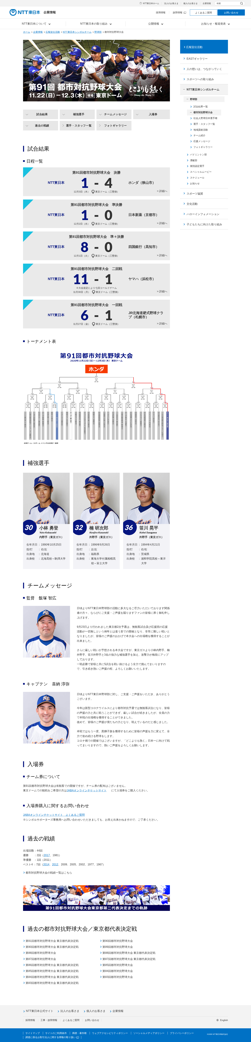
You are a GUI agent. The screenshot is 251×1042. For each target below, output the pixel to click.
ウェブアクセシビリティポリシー (110, 1033)
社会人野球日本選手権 (205, 118)
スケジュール (197, 177)
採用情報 (160, 12)
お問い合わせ (231, 12)
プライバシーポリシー (182, 1033)
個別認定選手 (197, 166)
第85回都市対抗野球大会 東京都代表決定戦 (52, 971)
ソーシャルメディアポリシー (148, 1033)
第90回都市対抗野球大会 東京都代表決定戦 (52, 946)
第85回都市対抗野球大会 (117, 965)
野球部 (98, 32)
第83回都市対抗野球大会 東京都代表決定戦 (52, 982)
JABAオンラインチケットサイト (87, 790)
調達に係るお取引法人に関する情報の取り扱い (50, 1037)
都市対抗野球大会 (203, 112)
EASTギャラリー (197, 58)
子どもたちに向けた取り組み (204, 224)
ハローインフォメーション (203, 214)
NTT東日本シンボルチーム (77, 32)
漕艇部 (193, 160)
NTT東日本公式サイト (39, 1011)
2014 (46, 864)
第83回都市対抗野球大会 (117, 976)
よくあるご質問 (203, 12)
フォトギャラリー (203, 147)
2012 (55, 864)
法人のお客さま (171, 3)
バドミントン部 (198, 154)
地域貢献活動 (200, 129)
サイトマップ (32, 1033)
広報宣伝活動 (53, 32)
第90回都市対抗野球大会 (117, 940)
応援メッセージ (201, 141)
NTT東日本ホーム (151, 3)
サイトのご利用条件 (56, 1033)
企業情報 (207, 3)
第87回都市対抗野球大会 (41, 959)
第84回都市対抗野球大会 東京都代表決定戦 (52, 976)
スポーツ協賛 (195, 193)
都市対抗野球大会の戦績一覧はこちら (49, 872)
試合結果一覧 (200, 106)
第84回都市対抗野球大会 (117, 971)
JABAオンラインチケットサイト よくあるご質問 (54, 814)
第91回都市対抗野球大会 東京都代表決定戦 (52, 940)
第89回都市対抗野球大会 (117, 946)
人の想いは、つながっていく (204, 69)
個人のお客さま (190, 3)
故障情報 (177, 12)
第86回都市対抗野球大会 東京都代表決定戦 (52, 965)
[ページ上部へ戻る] (244, 1032)
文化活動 (192, 203)
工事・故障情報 (48, 1020)
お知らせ (195, 183)
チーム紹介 (199, 135)
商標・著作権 (79, 1033)
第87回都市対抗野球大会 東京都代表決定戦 (128, 959)
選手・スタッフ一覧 (204, 124)
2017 (47, 855)
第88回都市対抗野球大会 (41, 952)
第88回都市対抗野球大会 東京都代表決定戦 (128, 952)
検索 (219, 3)
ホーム (26, 32)
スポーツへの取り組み (200, 79)
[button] (36, 24)
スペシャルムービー (201, 171)
